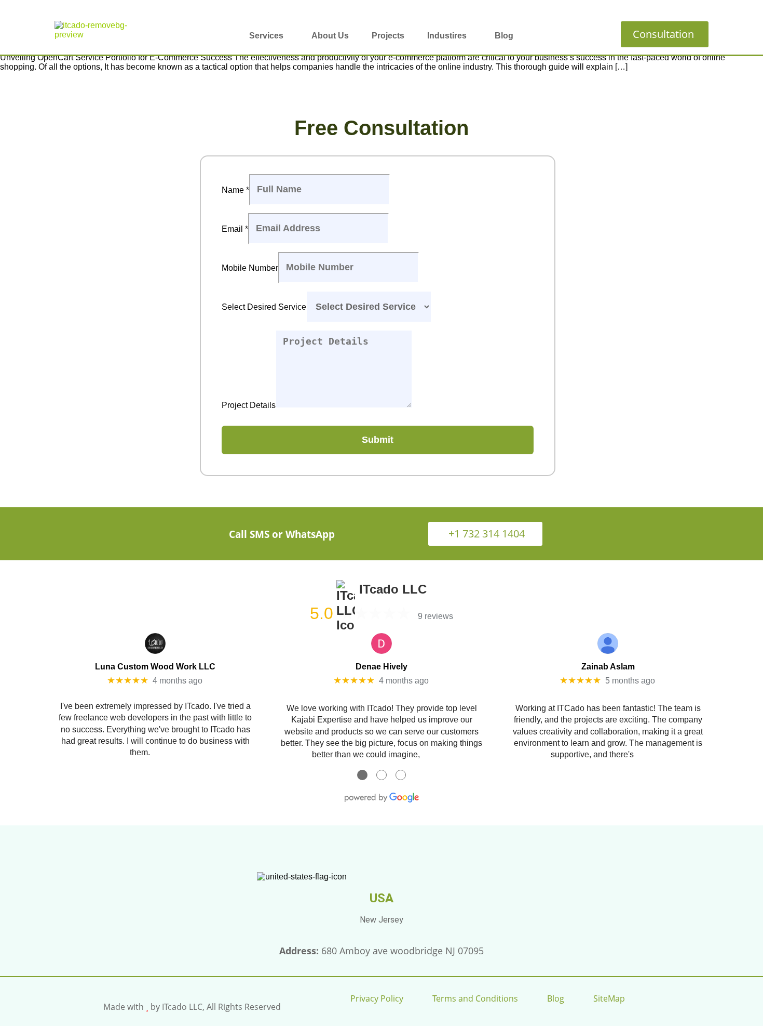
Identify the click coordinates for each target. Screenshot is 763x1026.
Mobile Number (250, 267)
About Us (330, 35)
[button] (269, 36)
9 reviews (435, 616)
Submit (377, 440)
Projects (388, 35)
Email (235, 228)
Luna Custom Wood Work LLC (155, 666)
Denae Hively (381, 666)
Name (235, 189)
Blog (504, 35)
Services (266, 35)
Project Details (249, 405)
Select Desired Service (264, 306)
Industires (447, 35)
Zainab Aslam (608, 666)
